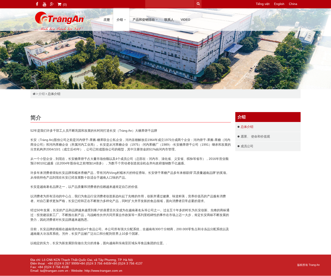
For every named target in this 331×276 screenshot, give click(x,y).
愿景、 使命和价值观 (255, 136)
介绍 (120, 19)
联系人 (169, 19)
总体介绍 (54, 94)
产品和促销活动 (144, 19)
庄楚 (107, 19)
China (293, 4)
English (279, 4)
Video (185, 19)
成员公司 (247, 146)
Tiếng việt (263, 4)
